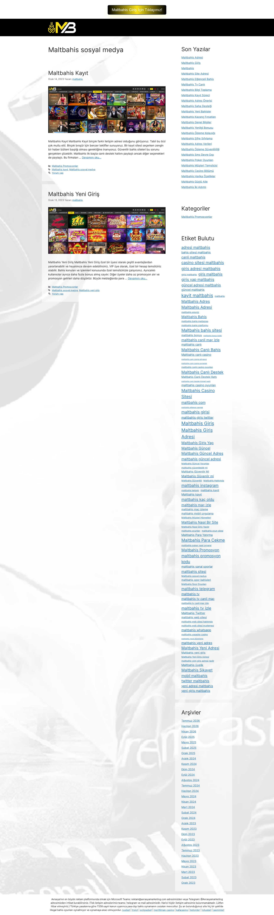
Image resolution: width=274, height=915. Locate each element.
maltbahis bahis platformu (194, 325)
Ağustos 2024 (190, 780)
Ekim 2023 (188, 834)
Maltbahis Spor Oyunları (193, 584)
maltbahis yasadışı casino (194, 634)
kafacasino (182, 910)
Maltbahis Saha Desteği (196, 106)
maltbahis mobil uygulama (197, 513)
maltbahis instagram (200, 485)
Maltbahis (187, 68)
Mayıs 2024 (188, 796)
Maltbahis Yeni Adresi (200, 648)
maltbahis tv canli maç (198, 599)
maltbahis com (193, 402)
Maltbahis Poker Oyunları (197, 160)
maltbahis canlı (191, 344)
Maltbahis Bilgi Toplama (196, 89)
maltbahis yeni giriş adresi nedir (197, 660)
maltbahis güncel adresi (201, 459)
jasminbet (218, 910)
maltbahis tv (190, 594)
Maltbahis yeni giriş (89, 290)
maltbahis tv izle (196, 608)
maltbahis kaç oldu (197, 499)
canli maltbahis (193, 257)
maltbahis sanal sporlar (197, 566)
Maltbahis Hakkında (213, 480)
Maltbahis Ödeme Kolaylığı (198, 133)
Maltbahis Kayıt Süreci (195, 95)
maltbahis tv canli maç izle (195, 603)
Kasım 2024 (189, 764)
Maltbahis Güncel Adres (202, 453)
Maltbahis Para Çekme (203, 540)
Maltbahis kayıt (60, 169)
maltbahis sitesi (193, 571)
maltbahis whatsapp (196, 630)
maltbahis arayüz (190, 312)
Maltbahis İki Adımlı (193, 187)
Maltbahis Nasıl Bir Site (199, 522)
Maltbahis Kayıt (68, 73)
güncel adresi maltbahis (201, 285)
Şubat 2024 (188, 812)
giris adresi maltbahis (200, 268)
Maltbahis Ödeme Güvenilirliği (200, 149)
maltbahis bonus (191, 335)
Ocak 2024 (188, 818)
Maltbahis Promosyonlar (65, 166)
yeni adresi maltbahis (197, 686)
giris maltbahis (210, 274)
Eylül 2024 (188, 774)
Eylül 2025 (188, 737)
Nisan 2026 (188, 731)
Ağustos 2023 (190, 845)
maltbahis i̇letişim (190, 490)
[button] (137, 10)
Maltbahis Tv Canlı (193, 84)
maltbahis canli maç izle (200, 340)
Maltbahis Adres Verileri (196, 143)
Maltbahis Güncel (195, 448)
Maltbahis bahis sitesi (201, 330)
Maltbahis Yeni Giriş (73, 194)
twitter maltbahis (195, 681)
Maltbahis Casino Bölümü (197, 170)
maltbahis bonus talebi (212, 336)
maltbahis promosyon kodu (201, 558)
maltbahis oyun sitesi (212, 530)
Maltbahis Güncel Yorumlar (195, 463)
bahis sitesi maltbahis (196, 252)
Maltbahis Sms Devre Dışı (197, 154)
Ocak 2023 (188, 882)
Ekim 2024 (188, 769)
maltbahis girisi (195, 412)
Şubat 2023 (188, 877)
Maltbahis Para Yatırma (197, 535)
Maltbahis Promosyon (200, 550)
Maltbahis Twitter (193, 613)
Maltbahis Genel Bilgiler (196, 122)
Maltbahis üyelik (192, 665)
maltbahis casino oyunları (198, 385)
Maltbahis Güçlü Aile (194, 181)
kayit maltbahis (197, 295)
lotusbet (206, 910)
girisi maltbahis (189, 274)
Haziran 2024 (190, 791)
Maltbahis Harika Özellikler (198, 176)
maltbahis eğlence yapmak (192, 407)
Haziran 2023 (190, 855)
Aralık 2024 (188, 758)
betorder (195, 910)
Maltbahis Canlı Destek (202, 372)
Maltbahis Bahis (194, 317)
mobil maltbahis (194, 675)
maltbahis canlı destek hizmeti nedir (196, 381)
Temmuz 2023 (190, 850)
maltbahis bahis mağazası (194, 321)
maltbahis (220, 296)
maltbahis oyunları (190, 530)
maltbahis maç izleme (194, 509)
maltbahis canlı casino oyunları (197, 367)
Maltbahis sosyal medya (82, 169)
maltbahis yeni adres (196, 643)
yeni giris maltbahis (195, 691)
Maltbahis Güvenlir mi (197, 476)
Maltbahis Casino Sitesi (198, 393)
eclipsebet (146, 910)
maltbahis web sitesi (194, 617)
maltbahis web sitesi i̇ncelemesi (197, 625)
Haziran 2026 (190, 726)
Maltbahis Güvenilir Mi (195, 471)
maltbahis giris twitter (197, 417)
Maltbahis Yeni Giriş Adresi (195, 656)
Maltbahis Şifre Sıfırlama (196, 138)
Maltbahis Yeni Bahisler (196, 111)
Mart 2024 (188, 807)
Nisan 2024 (188, 801)
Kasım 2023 (189, 828)
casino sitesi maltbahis (202, 262)
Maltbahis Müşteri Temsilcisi (199, 165)
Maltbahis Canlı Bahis (201, 349)
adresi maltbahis (195, 247)
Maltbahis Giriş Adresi (197, 433)
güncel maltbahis (193, 289)
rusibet (126, 910)
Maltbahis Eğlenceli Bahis (197, 79)
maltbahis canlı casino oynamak (194, 363)
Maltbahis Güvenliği (191, 480)
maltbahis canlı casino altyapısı (194, 359)
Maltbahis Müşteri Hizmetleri (196, 517)
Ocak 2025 (188, 753)
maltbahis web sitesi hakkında (197, 621)
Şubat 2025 (188, 747)
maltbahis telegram (198, 588)
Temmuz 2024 (190, 785)
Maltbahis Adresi (192, 57)
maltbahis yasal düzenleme (192, 639)
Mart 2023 (188, 872)
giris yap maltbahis (197, 279)
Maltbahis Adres (195, 301)
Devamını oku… (91, 157)
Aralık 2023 (188, 823)
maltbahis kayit (210, 490)
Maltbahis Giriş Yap (197, 443)
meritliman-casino (164, 910)
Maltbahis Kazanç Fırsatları (198, 116)
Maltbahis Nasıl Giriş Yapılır (195, 526)
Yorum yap (57, 173)
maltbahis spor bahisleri (196, 579)
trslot (135, 910)
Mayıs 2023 (188, 861)
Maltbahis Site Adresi (195, 73)
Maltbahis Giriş (191, 62)
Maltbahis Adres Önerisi (196, 100)
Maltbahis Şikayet (196, 670)
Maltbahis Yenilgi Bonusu (197, 127)
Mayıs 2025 (188, 742)
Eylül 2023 (188, 839)
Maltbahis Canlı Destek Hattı (199, 376)
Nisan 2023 (188, 866)
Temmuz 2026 (190, 720)
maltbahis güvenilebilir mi (194, 467)
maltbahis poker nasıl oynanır (196, 545)
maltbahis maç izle (196, 505)
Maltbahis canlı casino (196, 354)
